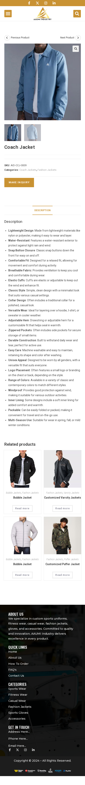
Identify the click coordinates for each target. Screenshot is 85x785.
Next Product (67, 37)
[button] (8, 13)
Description (42, 210)
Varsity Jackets (71, 492)
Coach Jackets (27, 169)
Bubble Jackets (13, 492)
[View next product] (78, 38)
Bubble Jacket (22, 497)
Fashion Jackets (47, 169)
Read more (22, 508)
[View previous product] (7, 38)
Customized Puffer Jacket (62, 564)
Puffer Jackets (71, 559)
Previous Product (20, 37)
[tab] (42, 210)
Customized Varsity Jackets (62, 497)
